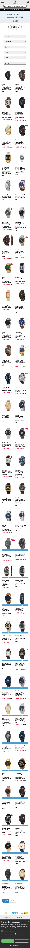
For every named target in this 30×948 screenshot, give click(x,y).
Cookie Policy (15, 927)
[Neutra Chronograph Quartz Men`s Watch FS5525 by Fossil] (22, 295)
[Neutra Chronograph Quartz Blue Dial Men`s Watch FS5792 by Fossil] (22, 405)
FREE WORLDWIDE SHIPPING (15, 9)
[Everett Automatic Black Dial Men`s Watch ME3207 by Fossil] (22, 653)
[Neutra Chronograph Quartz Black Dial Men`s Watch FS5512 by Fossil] (22, 75)
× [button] (28, 921)
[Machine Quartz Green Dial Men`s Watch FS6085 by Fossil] (22, 626)
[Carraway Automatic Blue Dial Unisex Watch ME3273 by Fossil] (22, 268)
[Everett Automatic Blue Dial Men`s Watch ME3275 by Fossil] (22, 708)
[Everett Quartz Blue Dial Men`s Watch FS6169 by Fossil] (22, 736)
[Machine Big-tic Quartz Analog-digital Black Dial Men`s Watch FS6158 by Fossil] (8, 791)
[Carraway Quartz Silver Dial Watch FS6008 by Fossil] (8, 185)
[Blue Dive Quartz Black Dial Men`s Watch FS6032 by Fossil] (8, 433)
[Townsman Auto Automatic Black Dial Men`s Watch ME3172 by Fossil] (22, 433)
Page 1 (5, 901)
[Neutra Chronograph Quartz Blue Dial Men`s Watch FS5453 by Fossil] (8, 598)
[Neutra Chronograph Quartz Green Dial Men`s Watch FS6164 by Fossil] (8, 268)
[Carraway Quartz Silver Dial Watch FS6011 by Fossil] (8, 653)
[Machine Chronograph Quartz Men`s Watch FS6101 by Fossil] (22, 130)
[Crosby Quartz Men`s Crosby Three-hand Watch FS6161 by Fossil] (22, 350)
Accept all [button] (8, 941)
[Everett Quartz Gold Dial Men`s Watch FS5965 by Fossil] (8, 405)
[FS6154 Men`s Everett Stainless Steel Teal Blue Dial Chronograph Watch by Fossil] (22, 157)
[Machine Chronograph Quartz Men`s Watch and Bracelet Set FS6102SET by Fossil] (8, 240)
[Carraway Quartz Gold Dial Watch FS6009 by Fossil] (8, 295)
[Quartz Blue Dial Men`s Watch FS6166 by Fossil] (8, 378)
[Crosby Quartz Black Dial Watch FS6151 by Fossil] (8, 488)
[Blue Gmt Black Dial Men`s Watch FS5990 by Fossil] (8, 846)
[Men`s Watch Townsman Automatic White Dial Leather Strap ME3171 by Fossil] (22, 846)
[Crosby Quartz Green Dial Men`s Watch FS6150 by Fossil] (22, 571)
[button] (2, 2)
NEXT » (12, 901)
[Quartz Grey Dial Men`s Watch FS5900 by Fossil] (8, 350)
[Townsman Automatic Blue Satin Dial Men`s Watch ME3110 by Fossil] (22, 323)
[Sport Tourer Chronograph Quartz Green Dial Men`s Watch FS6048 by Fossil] (8, 212)
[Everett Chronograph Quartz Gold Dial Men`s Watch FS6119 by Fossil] (8, 130)
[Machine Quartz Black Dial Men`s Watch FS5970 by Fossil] (22, 543)
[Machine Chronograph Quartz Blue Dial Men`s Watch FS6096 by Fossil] (22, 681)
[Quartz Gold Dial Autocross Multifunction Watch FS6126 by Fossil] (8, 626)
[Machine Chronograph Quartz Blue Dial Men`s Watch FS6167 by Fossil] (22, 460)
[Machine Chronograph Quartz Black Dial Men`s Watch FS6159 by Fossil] (22, 240)
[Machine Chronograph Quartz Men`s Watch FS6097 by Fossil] (22, 819)
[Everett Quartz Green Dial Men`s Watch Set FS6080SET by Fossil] (8, 571)
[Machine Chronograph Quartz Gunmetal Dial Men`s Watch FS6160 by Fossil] (8, 543)
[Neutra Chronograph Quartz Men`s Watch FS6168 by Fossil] (8, 681)
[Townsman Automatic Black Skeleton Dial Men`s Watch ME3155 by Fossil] (22, 764)
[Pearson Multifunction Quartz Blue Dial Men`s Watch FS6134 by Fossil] (8, 516)
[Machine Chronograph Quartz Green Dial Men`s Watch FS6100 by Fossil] (22, 488)
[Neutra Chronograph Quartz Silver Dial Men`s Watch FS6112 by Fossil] (8, 708)
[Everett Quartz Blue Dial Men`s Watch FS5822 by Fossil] (22, 516)
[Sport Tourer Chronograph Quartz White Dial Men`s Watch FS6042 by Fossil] (8, 102)
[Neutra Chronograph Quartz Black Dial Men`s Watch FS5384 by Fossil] (8, 323)
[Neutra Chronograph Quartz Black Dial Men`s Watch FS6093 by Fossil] (8, 764)
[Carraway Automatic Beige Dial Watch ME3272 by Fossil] (8, 460)
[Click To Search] (25, 6)
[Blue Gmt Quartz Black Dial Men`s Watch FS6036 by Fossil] (22, 791)
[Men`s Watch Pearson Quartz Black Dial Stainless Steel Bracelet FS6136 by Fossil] (8, 874)
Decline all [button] (22, 941)
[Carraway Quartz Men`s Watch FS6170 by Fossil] (22, 598)
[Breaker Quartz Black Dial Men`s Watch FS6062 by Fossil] (8, 819)
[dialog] (15, 933)
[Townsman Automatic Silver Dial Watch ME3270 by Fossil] (22, 378)
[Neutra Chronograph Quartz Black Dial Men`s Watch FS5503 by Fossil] (8, 75)
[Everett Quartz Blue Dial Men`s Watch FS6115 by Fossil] (22, 185)
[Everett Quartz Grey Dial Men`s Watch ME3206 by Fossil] (8, 736)
